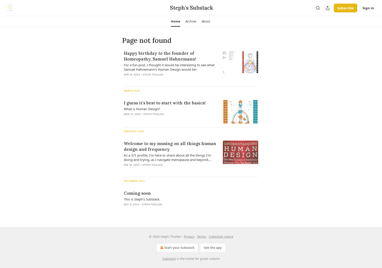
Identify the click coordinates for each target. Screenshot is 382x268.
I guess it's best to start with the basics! (165, 103)
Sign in (368, 8)
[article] (191, 67)
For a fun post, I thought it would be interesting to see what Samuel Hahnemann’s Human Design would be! (169, 67)
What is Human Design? (142, 109)
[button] (175, 21)
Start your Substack (179, 247)
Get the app (213, 247)
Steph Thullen (153, 74)
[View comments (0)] (156, 80)
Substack (169, 259)
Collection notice (221, 236)
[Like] (127, 80)
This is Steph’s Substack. (142, 199)
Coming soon (137, 193)
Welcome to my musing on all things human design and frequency (170, 146)
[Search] (317, 8)
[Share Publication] (327, 8)
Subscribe (345, 8)
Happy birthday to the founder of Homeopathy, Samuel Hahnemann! (160, 56)
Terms (201, 236)
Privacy (189, 236)
